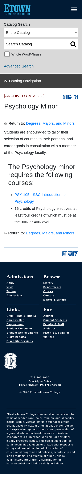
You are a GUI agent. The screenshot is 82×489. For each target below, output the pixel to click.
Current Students (55, 320)
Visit (10, 287)
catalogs (18, 476)
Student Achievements (22, 332)
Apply (11, 283)
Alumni (48, 316)
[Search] (73, 44)
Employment (15, 324)
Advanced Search (19, 66)
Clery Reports (16, 337)
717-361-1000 (39, 377)
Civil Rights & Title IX (21, 316)
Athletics (49, 328)
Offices (48, 291)
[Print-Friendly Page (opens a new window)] (69, 97)
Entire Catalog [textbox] (18, 32)
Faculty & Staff (53, 324)
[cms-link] (40, 361)
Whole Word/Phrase (26, 54)
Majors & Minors (54, 299)
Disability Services (20, 341)
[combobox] (41, 32)
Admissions (15, 295)
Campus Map (15, 320)
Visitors (48, 337)
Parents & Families (56, 332)
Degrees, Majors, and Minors (50, 123)
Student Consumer (19, 328)
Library (48, 283)
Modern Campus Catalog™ (51, 481)
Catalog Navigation (25, 81)
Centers (48, 295)
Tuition (11, 291)
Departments (52, 287)
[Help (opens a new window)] (75, 97)
